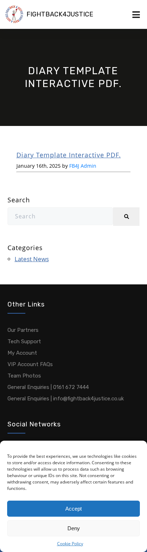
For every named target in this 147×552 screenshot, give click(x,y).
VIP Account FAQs (30, 364)
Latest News (32, 259)
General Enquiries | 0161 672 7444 (48, 387)
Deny (73, 528)
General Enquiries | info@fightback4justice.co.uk (65, 398)
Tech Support (24, 341)
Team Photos (24, 376)
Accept (73, 509)
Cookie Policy (70, 544)
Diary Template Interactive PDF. (68, 155)
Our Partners (23, 330)
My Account (22, 353)
